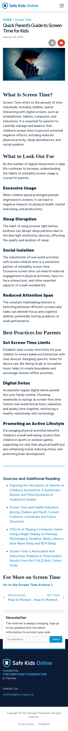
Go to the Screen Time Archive (26, 585)
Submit (56, 639)
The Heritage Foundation (25, 674)
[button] (61, 5)
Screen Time (23, 19)
